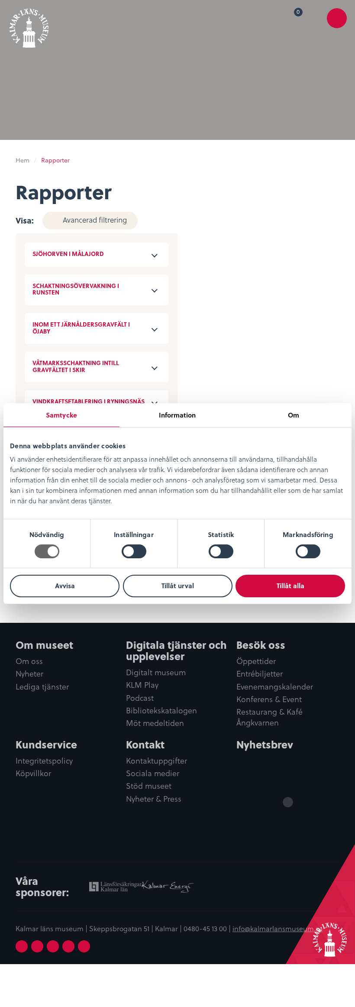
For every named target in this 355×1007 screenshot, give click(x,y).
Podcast (140, 698)
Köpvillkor (33, 773)
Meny (337, 24)
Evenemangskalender (274, 686)
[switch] (134, 551)
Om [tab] (293, 415)
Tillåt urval (177, 585)
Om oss (29, 661)
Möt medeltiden (155, 723)
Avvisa (65, 585)
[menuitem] (292, 18)
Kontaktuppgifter (156, 760)
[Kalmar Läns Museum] (29, 25)
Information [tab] (177, 415)
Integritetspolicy (44, 760)
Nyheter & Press (153, 798)
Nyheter (29, 673)
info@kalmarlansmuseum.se (277, 928)
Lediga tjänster (42, 686)
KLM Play (142, 685)
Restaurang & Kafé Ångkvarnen (269, 717)
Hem (22, 160)
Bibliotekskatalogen (161, 710)
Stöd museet (148, 785)
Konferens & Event (269, 699)
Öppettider (256, 661)
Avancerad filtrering (95, 219)
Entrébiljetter (259, 673)
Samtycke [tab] (61, 415)
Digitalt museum (156, 672)
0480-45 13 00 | (208, 928)
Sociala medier (152, 773)
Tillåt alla (290, 585)
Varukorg (300, 13)
